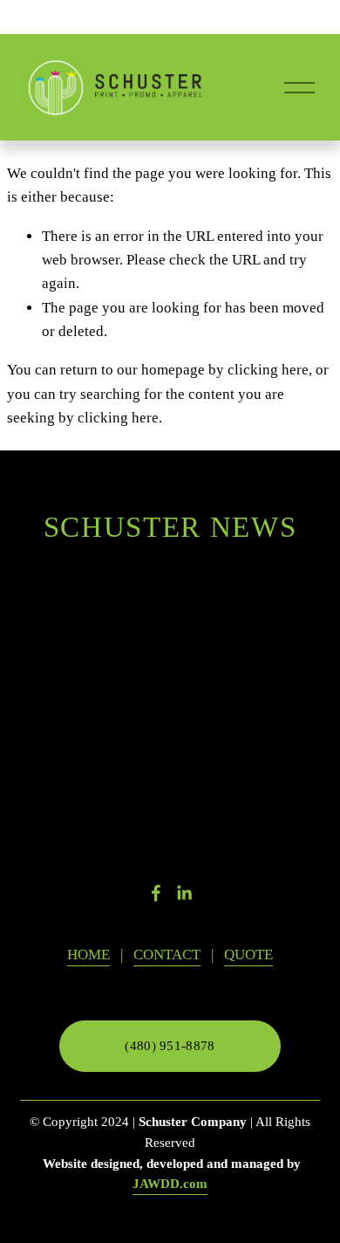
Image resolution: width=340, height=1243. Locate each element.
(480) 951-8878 (169, 1046)
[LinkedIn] (184, 893)
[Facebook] (156, 893)
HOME (88, 954)
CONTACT (167, 954)
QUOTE (248, 954)
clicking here (268, 369)
